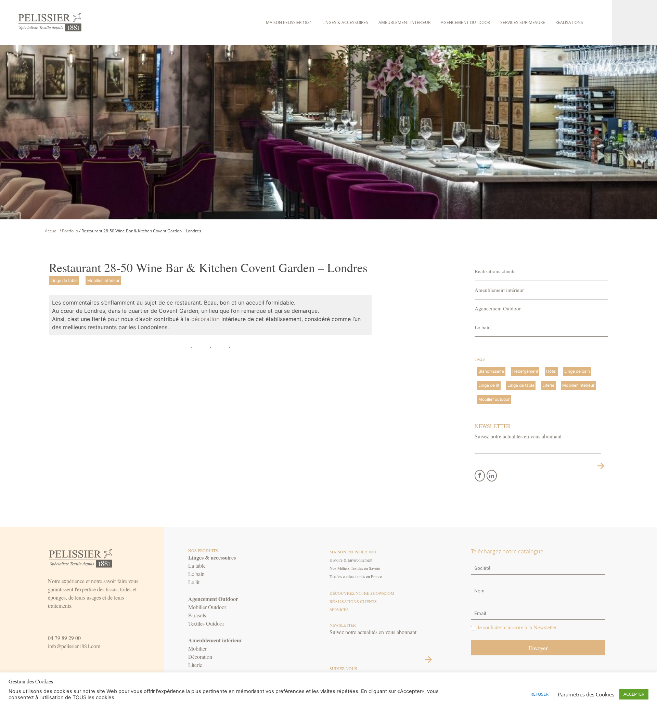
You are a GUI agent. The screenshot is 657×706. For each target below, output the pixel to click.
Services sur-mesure (522, 22)
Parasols (197, 615)
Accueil (52, 231)
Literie (195, 664)
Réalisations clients (495, 271)
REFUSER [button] (539, 694)
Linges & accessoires (345, 22)
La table (197, 565)
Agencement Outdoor (465, 22)
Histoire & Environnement (351, 560)
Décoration (200, 656)
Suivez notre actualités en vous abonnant (518, 436)
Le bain (483, 327)
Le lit (193, 582)
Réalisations (569, 22)
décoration (205, 319)
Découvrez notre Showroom (362, 593)
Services (339, 609)
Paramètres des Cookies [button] (586, 694)
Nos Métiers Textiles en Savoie (355, 568)
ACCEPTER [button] (633, 694)
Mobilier (197, 648)
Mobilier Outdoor (207, 607)
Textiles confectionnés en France (356, 576)
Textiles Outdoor (206, 623)
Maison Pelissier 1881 (289, 22)
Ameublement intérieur (404, 22)
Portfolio (70, 231)
